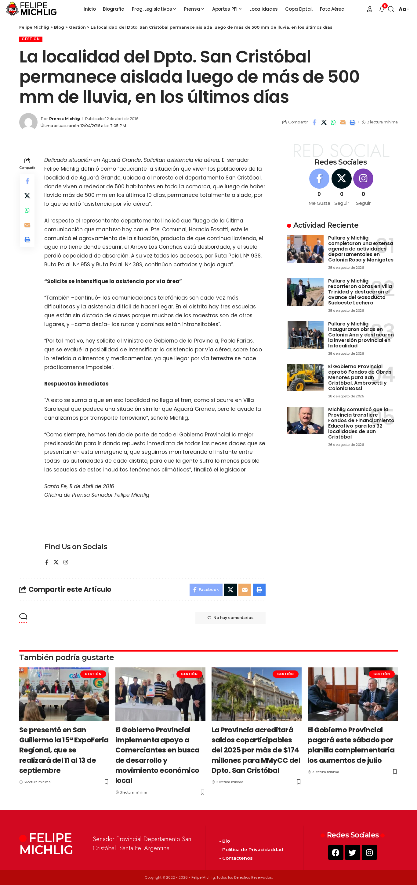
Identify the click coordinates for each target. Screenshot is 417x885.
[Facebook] (46, 562)
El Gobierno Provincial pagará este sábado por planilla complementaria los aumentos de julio (351, 745)
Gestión (31, 39)
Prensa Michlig (64, 118)
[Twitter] (352, 852)
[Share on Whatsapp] (333, 122)
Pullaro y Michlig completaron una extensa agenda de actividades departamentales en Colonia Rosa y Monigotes (360, 248)
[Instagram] (66, 562)
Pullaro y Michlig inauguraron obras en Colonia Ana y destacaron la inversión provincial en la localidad (361, 334)
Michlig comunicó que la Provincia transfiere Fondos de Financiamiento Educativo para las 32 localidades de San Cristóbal (361, 423)
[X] (56, 562)
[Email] (343, 122)
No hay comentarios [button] (233, 617)
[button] (370, 9)
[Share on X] (324, 122)
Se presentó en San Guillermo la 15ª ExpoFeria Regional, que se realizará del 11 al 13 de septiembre (64, 750)
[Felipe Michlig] (31, 9)
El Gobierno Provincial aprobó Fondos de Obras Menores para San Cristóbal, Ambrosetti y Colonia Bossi (359, 377)
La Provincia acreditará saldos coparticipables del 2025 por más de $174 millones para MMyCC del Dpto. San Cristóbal (256, 750)
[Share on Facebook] (314, 122)
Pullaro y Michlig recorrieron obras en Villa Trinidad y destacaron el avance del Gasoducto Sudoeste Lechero (360, 291)
